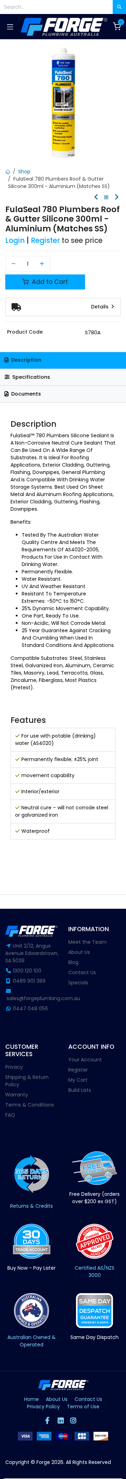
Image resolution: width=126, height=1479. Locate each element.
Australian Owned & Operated (31, 1341)
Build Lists (79, 1090)
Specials (78, 982)
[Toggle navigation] (10, 26)
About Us (79, 952)
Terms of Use (83, 1406)
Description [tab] (25, 359)
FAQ (10, 1114)
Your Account (85, 1059)
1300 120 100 (27, 970)
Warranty (16, 1094)
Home (31, 1399)
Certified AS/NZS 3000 (94, 1271)
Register (45, 240)
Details (100, 306)
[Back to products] (106, 197)
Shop (24, 171)
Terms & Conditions (29, 1104)
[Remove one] (13, 264)
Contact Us (82, 972)
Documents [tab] (25, 393)
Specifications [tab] (30, 377)
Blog (73, 962)
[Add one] (42, 264)
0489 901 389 (29, 980)
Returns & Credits (31, 1205)
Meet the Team (87, 942)
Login (15, 240)
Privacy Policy (43, 1406)
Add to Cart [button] (49, 282)
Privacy (14, 1066)
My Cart (78, 1079)
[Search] (119, 7)
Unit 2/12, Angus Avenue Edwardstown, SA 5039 (31, 953)
